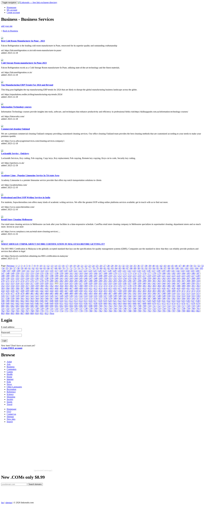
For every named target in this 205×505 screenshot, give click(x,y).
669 (149, 303)
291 (105, 281)
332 (105, 283)
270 (2, 281)
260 (154, 278)
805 (12, 313)
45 (172, 266)
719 (193, 306)
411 (90, 288)
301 (154, 281)
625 (134, 301)
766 (22, 311)
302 (159, 281)
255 (129, 278)
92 (146, 268)
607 (46, 301)
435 (7, 291)
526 (51, 296)
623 (124, 301)
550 (168, 296)
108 (13, 271)
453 (95, 291)
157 (51, 273)
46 (176, 266)
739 (90, 308)
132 (129, 271)
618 (100, 301)
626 (139, 301)
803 (2, 313)
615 (85, 301)
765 (17, 311)
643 (22, 303)
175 (139, 273)
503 (139, 293)
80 (101, 268)
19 (74, 266)
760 (193, 308)
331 (100, 283)
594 (183, 298)
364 (61, 286)
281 (56, 281)
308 (188, 281)
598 (2, 301)
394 (7, 288)
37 (142, 266)
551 (173, 296)
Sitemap (10, 416)
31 (120, 266)
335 (119, 283)
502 (134, 293)
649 (51, 303)
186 (193, 273)
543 (134, 296)
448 (71, 291)
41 (157, 266)
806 (17, 313)
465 (154, 291)
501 (129, 293)
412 (95, 288)
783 (105, 311)
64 (41, 268)
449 (76, 291)
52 (199, 266)
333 (110, 283)
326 (76, 283)
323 (61, 283)
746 (124, 308)
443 (46, 291)
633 (173, 301)
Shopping (11, 397)
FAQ (9, 411)
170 (115, 273)
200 (61, 276)
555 (193, 296)
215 (134, 276)
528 (61, 296)
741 (100, 308)
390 (188, 286)
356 (22, 286)
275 (27, 281)
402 (46, 288)
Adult (9, 362)
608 (51, 301)
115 (46, 271)
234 (27, 278)
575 (90, 298)
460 (129, 291)
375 (115, 286)
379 (134, 286)
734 (66, 308)
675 (178, 303)
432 (193, 288)
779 (85, 311)
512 (183, 293)
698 (90, 306)
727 (32, 308)
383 (154, 286)
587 (149, 298)
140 (168, 271)
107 (8, 271)
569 (61, 298)
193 (27, 276)
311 (2, 283)
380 (139, 286)
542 (129, 296)
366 (71, 286)
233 (22, 278)
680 (2, 306)
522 (32, 296)
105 (201, 268)
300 (149, 281)
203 (76, 276)
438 (22, 291)
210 (110, 276)
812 (46, 313)
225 (183, 276)
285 (76, 281)
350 (193, 283)
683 (17, 306)
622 (119, 301)
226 (188, 276)
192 (22, 276)
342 (154, 283)
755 (168, 308)
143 (182, 271)
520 (22, 296)
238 (46, 278)
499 (120, 293)
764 (12, 311)
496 (105, 293)
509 (168, 293)
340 (144, 283)
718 (188, 306)
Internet (10, 379)
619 (105, 301)
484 (46, 293)
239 (51, 278)
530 (71, 296)
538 (110, 296)
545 (144, 296)
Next (52, 313)
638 (198, 301)
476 (7, 293)
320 (46, 283)
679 (198, 303)
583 (129, 298)
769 (37, 311)
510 (173, 293)
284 (71, 281)
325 (71, 283)
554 (188, 296)
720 (198, 306)
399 (32, 288)
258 (144, 278)
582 (124, 298)
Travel (9, 404)
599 (7, 301)
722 (7, 308)
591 (168, 298)
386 (168, 286)
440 (32, 291)
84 (116, 268)
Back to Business (10, 31)
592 (173, 298)
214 (129, 276)
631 (163, 301)
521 (27, 296)
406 (66, 288)
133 (134, 271)
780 (90, 311)
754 (164, 308)
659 (100, 303)
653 (71, 303)
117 (56, 271)
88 (131, 268)
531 (76, 296)
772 (51, 311)
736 (76, 308)
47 (180, 266)
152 (27, 273)
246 (85, 278)
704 (120, 306)
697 (85, 306)
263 (168, 278)
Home (9, 377)
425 (159, 288)
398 (27, 288)
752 (154, 308)
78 (93, 268)
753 (159, 308)
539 (115, 296)
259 (149, 278)
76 (86, 268)
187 (198, 273)
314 (17, 283)
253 (120, 278)
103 (191, 268)
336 (124, 283)
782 (100, 311)
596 (193, 298)
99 (173, 268)
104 (196, 268)
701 (105, 306)
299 (144, 281)
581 (120, 298)
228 (198, 276)
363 (56, 286)
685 (27, 306)
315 (22, 283)
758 (183, 308)
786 (120, 311)
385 (164, 286)
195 (37, 276)
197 (46, 276)
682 (12, 306)
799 (183, 311)
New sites (11, 419)
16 (63, 266)
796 (168, 311)
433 (198, 288)
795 (164, 311)
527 (56, 296)
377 (124, 286)
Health (10, 374)
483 (42, 293)
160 (66, 273)
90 (139, 268)
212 (119, 276)
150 (17, 273)
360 (42, 286)
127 (104, 271)
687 (37, 306)
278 (42, 281)
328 (85, 283)
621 (115, 301)
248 (95, 278)
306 (178, 281)
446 (61, 291)
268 (193, 278)
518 (12, 296)
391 (193, 286)
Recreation (11, 389)
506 (154, 293)
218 (149, 276)
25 (97, 266)
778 (81, 311)
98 (169, 268)
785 (115, 311)
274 (22, 281)
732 (56, 308)
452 (90, 291)
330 (95, 283)
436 (12, 291)
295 (124, 281)
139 (163, 271)
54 (3, 268)
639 (2, 303)
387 (173, 286)
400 (37, 288)
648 (46, 303)
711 (154, 306)
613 (76, 301)
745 (120, 308)
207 (95, 276)
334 (115, 283)
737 (81, 308)
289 (95, 281)
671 (159, 303)
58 (18, 268)
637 (193, 301)
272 (12, 281)
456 (110, 291)
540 (120, 296)
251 (110, 278)
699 (95, 306)
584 (134, 298)
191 (17, 276)
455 (105, 291)
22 (86, 266)
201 (66, 276)
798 (178, 311)
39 (150, 266)
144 (187, 271)
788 (129, 311)
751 (149, 308)
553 (183, 296)
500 (124, 293)
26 (101, 266)
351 (198, 283)
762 (2, 311)
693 (66, 306)
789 (134, 311)
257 (139, 278)
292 (110, 281)
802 (198, 311)
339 (139, 283)
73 (75, 268)
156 (46, 273)
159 (61, 273)
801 (193, 311)
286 (81, 281)
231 (12, 278)
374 (110, 286)
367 (76, 286)
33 (127, 266)
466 (159, 291)
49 (187, 266)
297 (134, 281)
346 (173, 283)
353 (7, 286)
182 (173, 273)
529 (66, 296)
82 (109, 268)
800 (188, 311)
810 (37, 313)
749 (139, 308)
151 (22, 273)
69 (60, 268)
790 (139, 311)
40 (153, 266)
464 (149, 291)
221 (163, 276)
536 (100, 296)
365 (66, 286)
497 (110, 293)
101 (182, 268)
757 (178, 308)
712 (159, 306)
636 (188, 301)
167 (100, 273)
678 (193, 303)
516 (2, 296)
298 (139, 281)
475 (2, 293)
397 (22, 288)
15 (59, 266)
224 (178, 276)
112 (32, 271)
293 (115, 281)
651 (61, 303)
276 (32, 281)
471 (183, 291)
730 (46, 308)
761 (198, 308)
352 (2, 286)
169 (110, 273)
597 (198, 298)
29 (112, 266)
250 (105, 278)
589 (159, 298)
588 (154, 298)
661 (110, 303)
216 (139, 276)
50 (191, 266)
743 (110, 308)
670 (154, 303)
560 (17, 298)
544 (139, 296)
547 (154, 296)
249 (100, 278)
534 (90, 296)
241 (61, 278)
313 (12, 283)
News (9, 384)
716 (178, 306)
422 (144, 288)
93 (150, 268)
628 (149, 301)
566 (46, 298)
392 (198, 286)
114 (42, 271)
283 (66, 281)
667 (139, 303)
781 (95, 311)
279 (46, 281)
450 (81, 291)
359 (37, 286)
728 (37, 308)
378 (129, 286)
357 (27, 286)
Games (10, 372)
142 (178, 271)
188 (2, 276)
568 (56, 298)
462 (139, 291)
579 (110, 298)
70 (63, 268)
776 (71, 311)
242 (66, 278)
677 (188, 303)
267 (188, 278)
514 (193, 293)
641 (12, 303)
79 (97, 268)
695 (76, 306)
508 (164, 293)
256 (134, 278)
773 (56, 311)
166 (95, 273)
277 (37, 281)
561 (22, 298)
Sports (9, 402)
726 (27, 308)
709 (144, 306)
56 (11, 268)
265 (178, 278)
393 (2, 288)
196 (42, 276)
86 (124, 268)
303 (164, 281)
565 (42, 298)
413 (100, 288)
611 (66, 301)
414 (105, 288)
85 (120, 268)
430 (183, 288)
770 (42, 311)
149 (12, 273)
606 (42, 301)
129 (114, 271)
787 (124, 311)
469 (173, 291)
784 (110, 311)
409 (81, 288)
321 (51, 283)
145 (192, 271)
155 (42, 273)
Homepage (11, 7)
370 (90, 286)
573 (81, 298)
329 (90, 283)
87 (127, 268)
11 (44, 266)
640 (7, 303)
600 (12, 301)
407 (71, 288)
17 (67, 266)
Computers (11, 369)
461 (134, 291)
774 (61, 311)
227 (193, 276)
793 (154, 311)
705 (124, 306)
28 (108, 266)
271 (7, 281)
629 (154, 301)
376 (120, 286)
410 (85, 288)
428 (173, 288)
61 (29, 268)
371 (95, 286)
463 (144, 291)
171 (120, 273)
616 (90, 301)
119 (65, 271)
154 (37, 273)
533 (85, 296)
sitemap (8, 502)
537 (105, 296)
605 (37, 301)
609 (56, 301)
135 (143, 271)
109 (18, 271)
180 (164, 273)
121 (75, 271)
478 (17, 293)
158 (56, 273)
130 (119, 271)
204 (81, 276)
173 (129, 273)
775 (66, 311)
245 (81, 278)
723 (12, 308)
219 (154, 276)
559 (12, 298)
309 (193, 281)
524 (42, 296)
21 (82, 266)
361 (46, 286)
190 (12, 276)
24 (93, 266)
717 (183, 306)
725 (22, 308)
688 (42, 306)
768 (32, 311)
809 (32, 313)
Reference (11, 392)
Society (10, 399)
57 (14, 268)
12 (48, 266)
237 (42, 278)
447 (66, 291)
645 (32, 303)
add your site (6, 26)
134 (139, 271)
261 (159, 278)
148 (7, 273)
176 (144, 273)
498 (115, 293)
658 (95, 303)
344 (163, 283)
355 (17, 286)
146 (197, 271)
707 (134, 306)
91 (142, 268)
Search (10, 421)
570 (66, 298)
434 (2, 291)
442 (42, 291)
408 (76, 288)
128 (109, 271)
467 (164, 291)
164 (85, 273)
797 (173, 311)
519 (17, 296)
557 (2, 298)
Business (11, 367)
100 (177, 268)
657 (90, 303)
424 (154, 288)
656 (85, 303)
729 (42, 308)
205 (85, 276)
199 (56, 276)
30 (116, 266)
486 (56, 293)
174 (134, 273)
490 (76, 293)
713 (163, 306)
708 (139, 306)
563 (32, 298)
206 (90, 276)
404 (56, 288)
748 (134, 308)
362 (51, 286)
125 (95, 271)
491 (81, 293)
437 (17, 291)
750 (144, 308)
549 (164, 296)
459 (124, 291)
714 (168, 306)
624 (129, 301)
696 (81, 306)
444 (51, 291)
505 (149, 293)
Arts (8, 364)
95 (157, 268)
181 (168, 273)
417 (119, 288)
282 (61, 281)
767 (27, 311)
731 (51, 308)
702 (110, 306)
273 (17, 281)
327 (80, 283)
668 (144, 303)
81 (105, 268)
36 (138, 266)
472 (188, 291)
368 (81, 286)
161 (71, 273)
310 (198, 281)
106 (3, 271)
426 (163, 288)
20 (78, 266)
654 (76, 303)
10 (41, 266)
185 (188, 273)
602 (22, 301)
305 (173, 281)
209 (105, 276)
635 (183, 301)
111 (27, 271)
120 (70, 271)
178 (154, 273)
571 (71, 298)
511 (178, 293)
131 (124, 271)
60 (26, 268)
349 (188, 283)
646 (37, 303)
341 (149, 283)
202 (71, 276)
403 (51, 288)
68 (56, 268)
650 (56, 303)
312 (7, 283)
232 (17, 278)
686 (32, 306)
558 (7, 298)
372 (100, 286)
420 (134, 288)
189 (7, 276)
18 (71, 266)
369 (85, 286)
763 (7, 311)
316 (27, 283)
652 (66, 303)
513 (188, 293)
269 (198, 278)
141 (173, 271)
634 (178, 301)
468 (168, 291)
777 (76, 311)
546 (149, 296)
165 (90, 273)
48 (184, 266)
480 (27, 293)
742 (105, 308)
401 (42, 288)
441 (37, 291)
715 (173, 306)
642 (17, 303)
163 (81, 273)
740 (95, 308)
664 (124, 303)
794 (159, 311)
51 (195, 266)
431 (188, 288)
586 (144, 298)
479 (22, 293)
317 (32, 283)
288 (90, 281)
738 (85, 308)
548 (159, 296)
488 (66, 293)
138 (158, 271)
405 (61, 288)
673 (168, 303)
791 (144, 311)
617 (95, 301)
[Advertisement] (84, 444)
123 (85, 271)
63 (37, 268)
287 (85, 281)
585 (139, 298)
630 (159, 301)
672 (164, 303)
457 (115, 291)
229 (2, 278)
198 (51, 276)
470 (178, 291)
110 (23, 271)
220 (159, 276)
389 (183, 286)
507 (159, 293)
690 (51, 306)
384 (159, 286)
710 (149, 306)
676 (183, 303)
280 (51, 281)
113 (37, 271)
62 (33, 268)
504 (144, 293)
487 (61, 293)
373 (105, 286)
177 (149, 273)
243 (71, 278)
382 (149, 286)
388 (178, 286)
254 (124, 278)
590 (164, 298)
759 (188, 308)
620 (110, 301)
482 (37, 293)
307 (183, 281)
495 (100, 293)
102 (186, 268)
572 (76, 298)
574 (85, 298)
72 (71, 268)
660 (105, 303)
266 (183, 278)
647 (42, 303)
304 (168, 281)
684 (22, 306)
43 (165, 266)
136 (148, 271)
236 (37, 278)
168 (105, 273)
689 (46, 306)
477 (12, 293)
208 (100, 276)
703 (115, 306)
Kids (9, 382)
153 (32, 273)
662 (115, 303)
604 (32, 301)
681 (7, 306)
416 (115, 288)
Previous (10, 266)
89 (135, 268)
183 (178, 273)
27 (104, 266)
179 (159, 273)
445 (56, 291)
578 (105, 298)
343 (159, 283)
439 (27, 291)
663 (120, 303)
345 (168, 283)
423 (149, 288)
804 (7, 313)
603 (27, 301)
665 (129, 303)
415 (110, 288)
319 (41, 283)
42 (161, 266)
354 (12, 286)
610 (61, 301)
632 (168, 301)
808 (27, 313)
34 (131, 266)
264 (173, 278)
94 (154, 268)
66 (48, 268)
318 (36, 283)
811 (41, 313)
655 (81, 303)
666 (134, 303)
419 (129, 288)
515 (198, 293)
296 (129, 281)
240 (56, 278)
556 (198, 296)
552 (178, 296)
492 (85, 293)
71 (67, 268)
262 (164, 278)
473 (193, 291)
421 (139, 288)
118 (61, 271)
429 (178, 288)
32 (123, 266)
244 (76, 278)
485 (51, 293)
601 (17, 301)
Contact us (11, 414)
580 (115, 298)
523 (37, 296)
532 (81, 296)
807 (22, 313)
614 (80, 301)
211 (115, 276)
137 (153, 271)
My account (12, 10)
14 (56, 266)
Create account (13, 12)
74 (78, 268)
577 (100, 298)
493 (90, 293)
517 (7, 296)
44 (168, 266)
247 (90, 278)
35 (135, 266)
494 (95, 293)
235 (32, 278)
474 (198, 291)
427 (168, 288)
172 (124, 273)
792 (149, 311)
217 (144, 276)
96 (161, 268)
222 (168, 276)
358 (32, 286)
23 (89, 266)
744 (115, 308)
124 (90, 271)
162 (76, 273)
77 (90, 268)
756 (173, 308)
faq (2, 502)
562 (27, 298)
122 (80, 271)
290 (100, 281)
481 (32, 293)
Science (10, 394)
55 (7, 268)
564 (37, 298)
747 (129, 308)
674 (173, 303)
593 (178, 298)
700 (100, 306)
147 (2, 273)
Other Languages (14, 387)
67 (52, 268)
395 (12, 288)
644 (27, 303)
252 (115, 278)
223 (173, 276)
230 (7, 278)
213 (124, 276)
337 (129, 283)
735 (71, 308)
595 (188, 298)
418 (124, 288)
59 (22, 268)
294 (120, 281)
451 (85, 291)
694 (71, 306)
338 (134, 283)
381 (144, 286)
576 (95, 298)
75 (82, 268)
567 (51, 298)
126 (100, 271)
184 (183, 273)
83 (112, 268)
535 (95, 296)
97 (165, 268)
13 (52, 266)
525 (46, 296)
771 (46, 311)
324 (66, 283)
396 (17, 288)
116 (51, 271)
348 (183, 283)
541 (124, 296)
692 (61, 306)
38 (146, 266)
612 (71, 301)
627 (144, 301)
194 (32, 276)
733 (61, 308)
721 (2, 308)
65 (45, 268)
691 (56, 306)
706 (129, 306)
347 (178, 283)
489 (71, 293)
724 (17, 308)
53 (202, 266)
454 (100, 291)
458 (120, 291)
